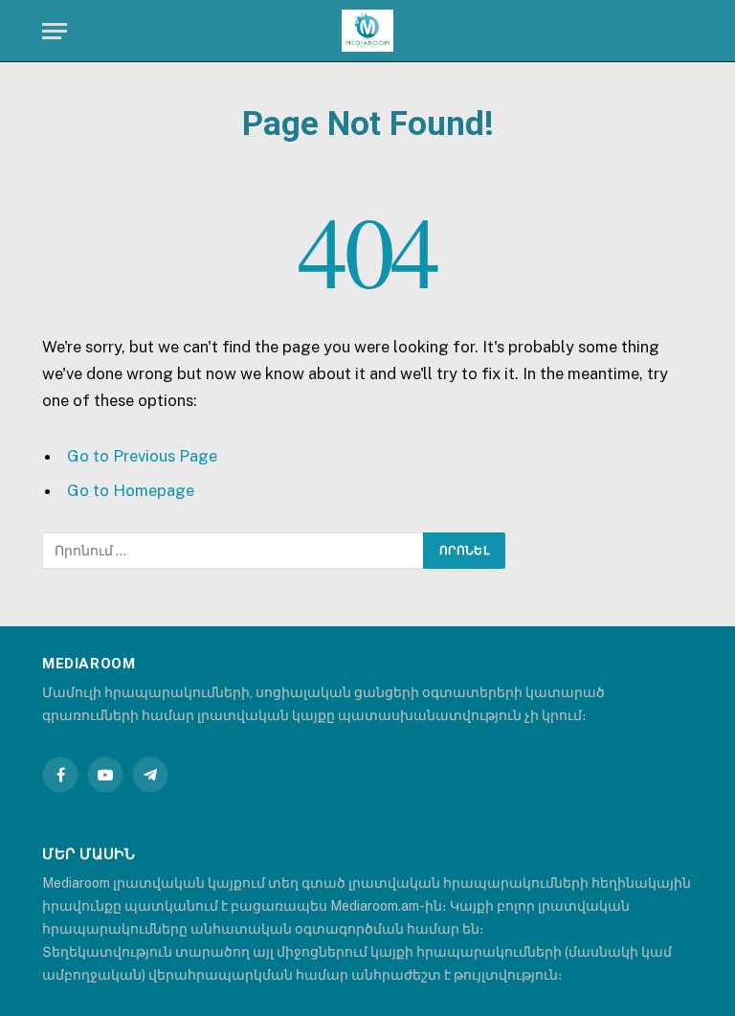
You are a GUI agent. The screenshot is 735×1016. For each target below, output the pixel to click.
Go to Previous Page (142, 455)
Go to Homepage (130, 490)
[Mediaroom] (367, 31)
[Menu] (54, 31)
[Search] (691, 31)
